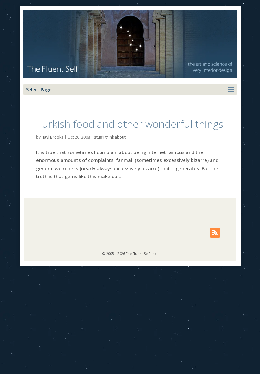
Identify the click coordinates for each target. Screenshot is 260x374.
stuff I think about (110, 137)
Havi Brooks (52, 137)
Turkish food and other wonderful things (129, 124)
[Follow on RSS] (215, 233)
